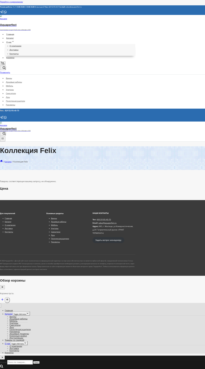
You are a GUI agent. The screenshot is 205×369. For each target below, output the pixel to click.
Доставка (13, 50)
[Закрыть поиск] (2, 358)
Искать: (3, 362)
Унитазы (10, 89)
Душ (8, 97)
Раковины (10, 105)
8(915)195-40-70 (54, 7)
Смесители (11, 93)
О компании (15, 46)
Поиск (36, 362)
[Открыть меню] (2, 138)
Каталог (10, 38)
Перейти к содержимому (11, 2)
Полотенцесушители (15, 101)
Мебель (9, 86)
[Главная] (1, 161)
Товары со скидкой (14, 340)
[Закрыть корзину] (2, 287)
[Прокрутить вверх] (2, 300)
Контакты (14, 53)
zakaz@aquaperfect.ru (74, 7)
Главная (10, 34)
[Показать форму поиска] (3, 68)
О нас (8, 343)
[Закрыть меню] (0, 306)
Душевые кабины (14, 82)
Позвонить (5, 72)
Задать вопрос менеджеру (108, 240)
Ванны (9, 78)
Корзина (10, 57)
